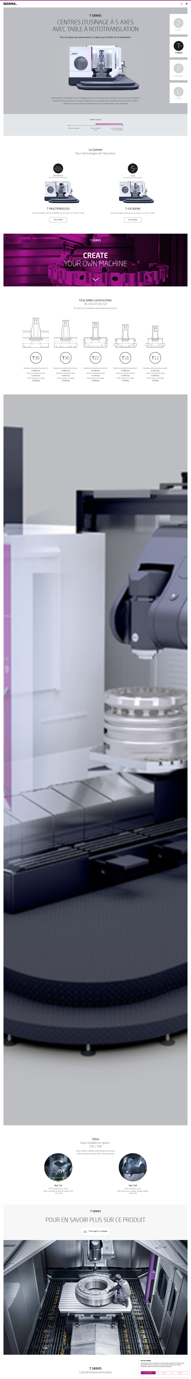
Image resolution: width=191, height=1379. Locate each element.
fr (182, 4)
